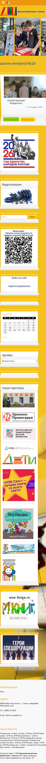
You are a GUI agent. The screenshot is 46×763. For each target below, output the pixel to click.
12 (15, 325)
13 (19, 325)
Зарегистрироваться (19, 286)
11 (10, 325)
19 (15, 328)
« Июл (5, 337)
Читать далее (27, 119)
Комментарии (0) (11, 119)
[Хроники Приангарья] (19, 417)
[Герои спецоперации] (19, 647)
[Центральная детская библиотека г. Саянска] (23, 11)
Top (44, 761)
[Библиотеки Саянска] (19, 400)
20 (19, 328)
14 (24, 325)
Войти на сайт (19, 278)
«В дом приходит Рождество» (16, 102)
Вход (2, 692)
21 (24, 328)
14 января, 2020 (35, 107)
